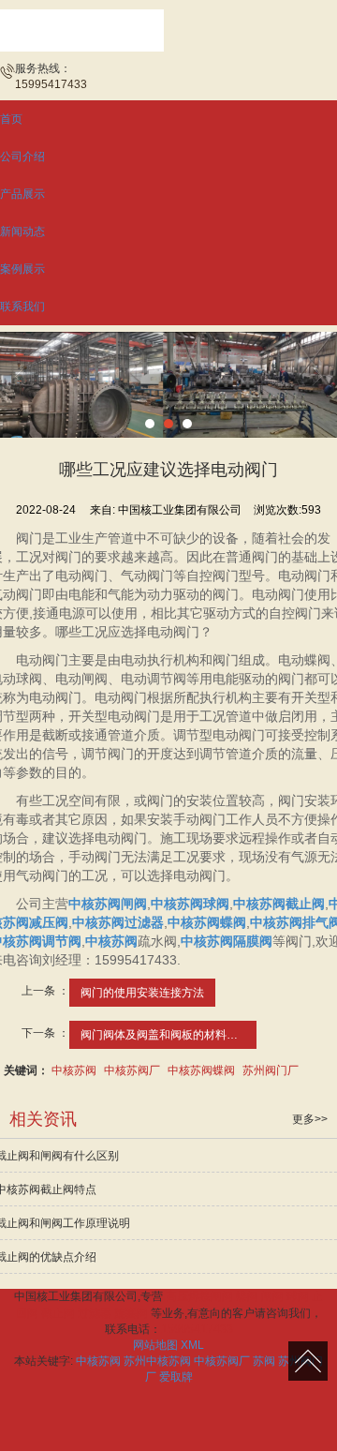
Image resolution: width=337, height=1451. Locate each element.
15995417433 (197, 1329)
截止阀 (58, 1313)
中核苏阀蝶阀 (201, 1070)
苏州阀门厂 (270, 1070)
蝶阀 (247, 1296)
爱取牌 (176, 1377)
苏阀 (264, 1361)
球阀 (297, 1296)
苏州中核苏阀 (157, 1361)
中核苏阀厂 (132, 1070)
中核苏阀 (73, 1070)
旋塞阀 (131, 1313)
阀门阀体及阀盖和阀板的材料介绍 (165, 1034)
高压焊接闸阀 (199, 1296)
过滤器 (94, 1313)
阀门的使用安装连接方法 (142, 992)
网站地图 (155, 1345)
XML (192, 1345)
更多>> (310, 1119)
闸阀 (272, 1296)
